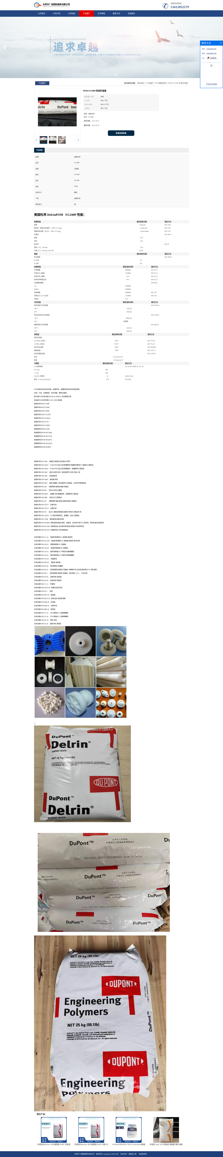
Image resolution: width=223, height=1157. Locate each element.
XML (117, 1154)
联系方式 (116, 13)
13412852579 (179, 7)
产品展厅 (86, 13)
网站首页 (141, 83)
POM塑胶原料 (160, 83)
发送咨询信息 (121, 133)
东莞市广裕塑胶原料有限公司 (84, 1154)
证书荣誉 (101, 13)
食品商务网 (143, 1154)
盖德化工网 (132, 1154)
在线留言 (131, 13)
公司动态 (71, 13)
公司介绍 (56, 13)
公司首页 (41, 13)
